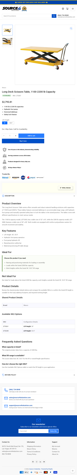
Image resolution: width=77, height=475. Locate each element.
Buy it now (23, 141)
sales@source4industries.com (12, 451)
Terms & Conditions (33, 452)
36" (5, 123)
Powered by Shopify (47, 469)
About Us (55, 454)
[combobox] (29, 16)
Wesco (4, 87)
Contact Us (56, 452)
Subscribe (53, 431)
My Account (56, 446)
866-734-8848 (6, 454)
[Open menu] (73, 8)
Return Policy (31, 449)
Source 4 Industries (34, 469)
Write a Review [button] (66, 188)
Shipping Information (34, 446)
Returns (54, 449)
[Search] (54, 16)
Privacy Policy (31, 454)
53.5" (11, 123)
